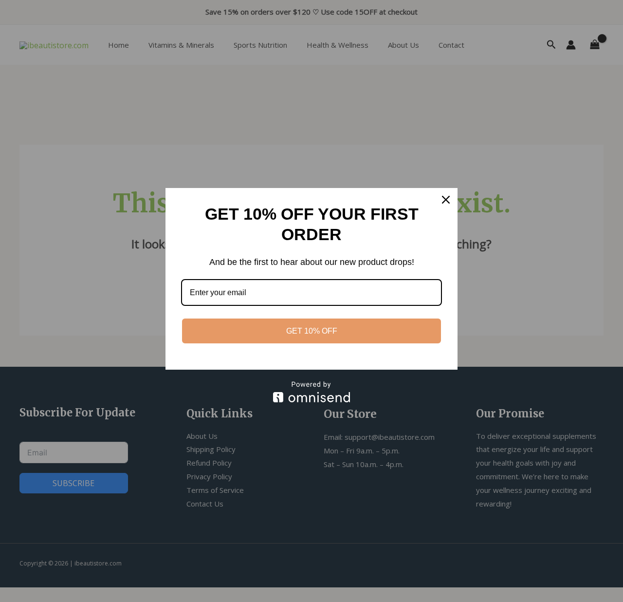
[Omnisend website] (311, 392)
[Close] (446, 199)
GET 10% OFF (311, 331)
